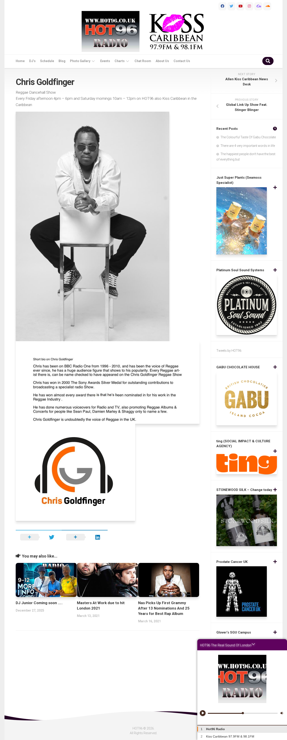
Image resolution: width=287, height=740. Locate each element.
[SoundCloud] (267, 6)
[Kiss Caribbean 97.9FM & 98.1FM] (176, 31)
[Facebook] (222, 6)
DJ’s (32, 61)
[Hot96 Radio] (110, 31)
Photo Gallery (80, 61)
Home (20, 61)
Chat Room (143, 61)
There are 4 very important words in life (247, 146)
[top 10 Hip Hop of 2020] (240, 6)
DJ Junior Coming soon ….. (39, 603)
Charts (120, 61)
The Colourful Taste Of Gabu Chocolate (248, 137)
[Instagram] (249, 6)
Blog (62, 61)
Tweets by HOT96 (228, 350)
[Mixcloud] (258, 6)
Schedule (47, 61)
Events (105, 61)
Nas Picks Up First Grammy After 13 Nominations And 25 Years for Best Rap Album (163, 608)
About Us (162, 61)
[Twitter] (231, 6)
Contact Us (182, 61)
